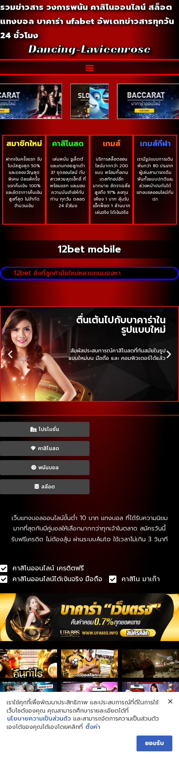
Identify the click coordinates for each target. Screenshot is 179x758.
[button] (90, 67)
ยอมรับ (154, 743)
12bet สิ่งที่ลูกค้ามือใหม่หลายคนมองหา (67, 272)
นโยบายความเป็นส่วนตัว (39, 719)
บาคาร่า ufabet (65, 21)
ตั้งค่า (92, 727)
